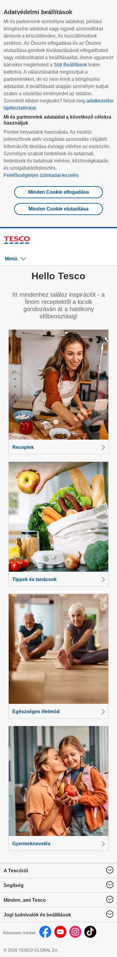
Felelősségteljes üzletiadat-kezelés (41, 175)
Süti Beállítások (70, 64)
